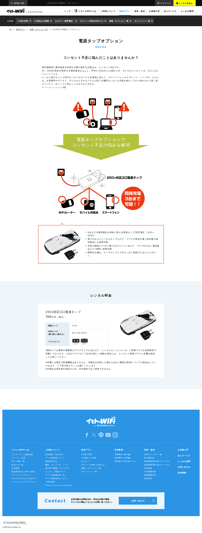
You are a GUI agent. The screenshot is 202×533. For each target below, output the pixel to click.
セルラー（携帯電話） (64, 21)
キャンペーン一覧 (142, 21)
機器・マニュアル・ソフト (57, 465)
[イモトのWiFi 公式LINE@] (101, 435)
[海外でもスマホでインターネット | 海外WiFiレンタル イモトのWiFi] (24, 11)
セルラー (85, 461)
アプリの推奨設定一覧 (55, 475)
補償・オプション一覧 (119, 21)
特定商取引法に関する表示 (23, 471)
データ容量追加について (56, 478)
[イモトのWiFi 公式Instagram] (115, 435)
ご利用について (52, 450)
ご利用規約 (50, 482)
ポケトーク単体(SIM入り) (91, 21)
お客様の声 (183, 450)
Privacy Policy (24, 478)
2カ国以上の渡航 (41, 21)
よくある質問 (184, 461)
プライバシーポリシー (21, 475)
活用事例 (118, 450)
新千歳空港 (149, 458)
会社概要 (15, 468)
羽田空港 (148, 468)
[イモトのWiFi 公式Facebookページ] (87, 435)
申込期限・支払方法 (54, 454)
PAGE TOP (19, 3)
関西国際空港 (150, 475)
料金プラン (20, 29)
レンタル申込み (186, 3)
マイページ (166, 3)
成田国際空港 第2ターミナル (157, 465)
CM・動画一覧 (18, 461)
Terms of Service (59, 485)
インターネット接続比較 (22, 454)
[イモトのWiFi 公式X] (94, 435)
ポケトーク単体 (94, 465)
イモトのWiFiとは (20, 450)
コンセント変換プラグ (55, 471)
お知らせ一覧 (17, 465)
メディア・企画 (18, 458)
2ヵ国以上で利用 (88, 458)
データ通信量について (55, 458)
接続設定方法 (51, 461)
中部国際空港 (150, 471)
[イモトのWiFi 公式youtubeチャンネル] (108, 435)
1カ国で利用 (23, 21)
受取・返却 (149, 450)
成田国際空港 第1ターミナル (157, 461)
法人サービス (184, 455)
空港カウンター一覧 (153, 454)
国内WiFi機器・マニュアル (57, 468)
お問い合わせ (184, 467)
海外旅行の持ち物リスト (125, 461)
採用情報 (182, 472)
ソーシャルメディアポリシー (24, 482)
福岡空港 (148, 478)
